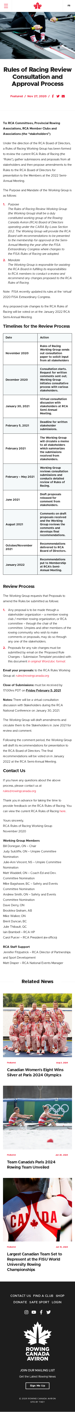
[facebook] (41, 1312)
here (63, 811)
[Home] (38, 6)
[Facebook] (52, 96)
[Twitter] (58, 96)
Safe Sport (39, 1302)
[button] (6, 6)
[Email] (63, 96)
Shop (60, 1295)
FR (69, 6)
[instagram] (26, 1312)
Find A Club (43, 1295)
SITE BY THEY (37, 1402)
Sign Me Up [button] (37, 1386)
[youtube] (34, 1312)
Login (56, 1302)
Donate (20, 1302)
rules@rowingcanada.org (32, 675)
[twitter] (48, 1312)
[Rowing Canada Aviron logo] (38, 1366)
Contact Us (20, 1295)
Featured (16, 96)
